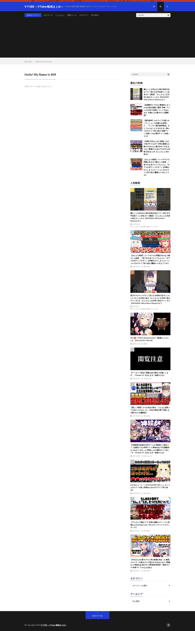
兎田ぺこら (72, 15)
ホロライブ (48, 15)
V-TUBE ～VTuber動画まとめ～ (54, 625)
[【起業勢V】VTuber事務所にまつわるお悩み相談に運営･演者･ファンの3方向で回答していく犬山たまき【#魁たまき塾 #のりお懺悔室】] (136, 110)
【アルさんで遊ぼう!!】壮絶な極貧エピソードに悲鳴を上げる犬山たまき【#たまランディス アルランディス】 (150, 524)
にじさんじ (60, 15)
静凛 (145, 344)
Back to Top (98, 616)
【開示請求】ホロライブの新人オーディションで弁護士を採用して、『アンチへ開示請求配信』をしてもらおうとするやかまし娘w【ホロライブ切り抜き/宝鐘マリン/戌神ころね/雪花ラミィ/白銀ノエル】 (157, 128)
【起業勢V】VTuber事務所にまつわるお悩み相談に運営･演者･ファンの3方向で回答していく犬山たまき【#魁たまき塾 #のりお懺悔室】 (157, 110)
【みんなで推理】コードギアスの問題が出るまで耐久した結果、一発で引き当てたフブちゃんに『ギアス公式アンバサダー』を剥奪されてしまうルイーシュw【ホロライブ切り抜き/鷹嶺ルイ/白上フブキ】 (157, 167)
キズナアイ (84, 15)
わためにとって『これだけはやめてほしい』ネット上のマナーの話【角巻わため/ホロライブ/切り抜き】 (150, 487)
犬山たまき (148, 378)
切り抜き (95, 15)
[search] (168, 15)
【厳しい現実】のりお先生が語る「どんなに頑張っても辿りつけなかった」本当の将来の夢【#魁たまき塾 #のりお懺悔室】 (150, 410)
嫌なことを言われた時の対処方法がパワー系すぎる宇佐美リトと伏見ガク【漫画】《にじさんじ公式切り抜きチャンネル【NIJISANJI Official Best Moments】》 (157, 94)
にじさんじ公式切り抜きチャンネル (145, 226)
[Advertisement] (97, 39)
